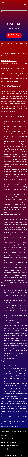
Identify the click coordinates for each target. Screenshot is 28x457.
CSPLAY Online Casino (8, 46)
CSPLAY (3, 93)
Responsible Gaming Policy (9, 445)
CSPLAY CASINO (6, 48)
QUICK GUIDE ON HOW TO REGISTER (14, 431)
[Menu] (25, 4)
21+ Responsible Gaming (8, 442)
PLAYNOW (14, 35)
